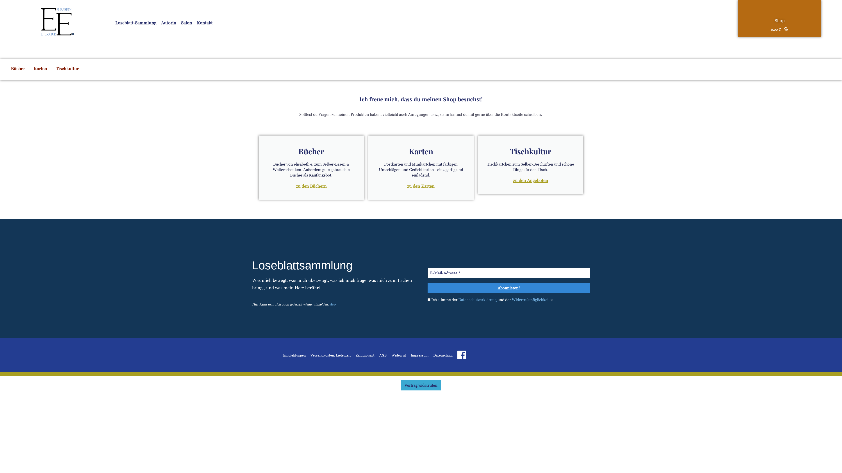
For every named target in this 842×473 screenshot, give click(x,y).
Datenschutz (443, 355)
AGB (383, 355)
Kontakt (205, 22)
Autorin (168, 22)
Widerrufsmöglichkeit (531, 299)
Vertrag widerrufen (421, 385)
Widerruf (398, 355)
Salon (186, 22)
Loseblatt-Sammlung (135, 22)
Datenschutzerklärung (477, 299)
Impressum (419, 355)
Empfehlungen (294, 355)
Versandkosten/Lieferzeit (330, 355)
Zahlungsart (365, 355)
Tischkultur (67, 68)
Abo (332, 304)
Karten (40, 68)
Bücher (18, 68)
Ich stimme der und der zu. (493, 299)
